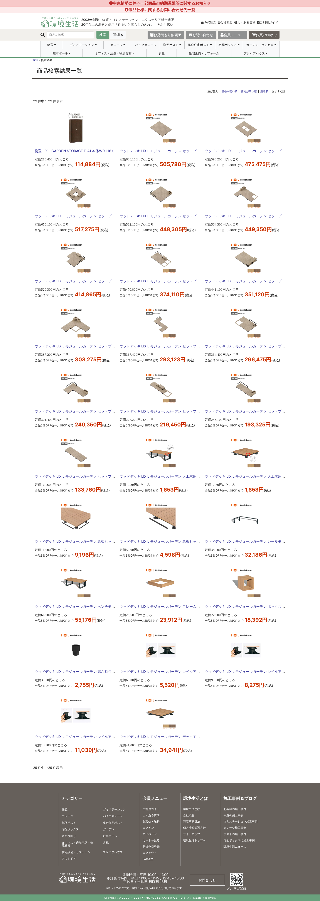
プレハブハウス (254, 53)
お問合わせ (207, 880)
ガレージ (116, 45)
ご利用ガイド (269, 22)
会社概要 (226, 22)
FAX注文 (210, 22)
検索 (102, 35)
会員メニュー (234, 35)
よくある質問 (246, 22)
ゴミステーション (82, 45)
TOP (35, 60)
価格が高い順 (249, 91)
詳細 (116, 35)
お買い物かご (266, 35)
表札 (161, 53)
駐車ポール (60, 53)
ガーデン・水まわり (260, 45)
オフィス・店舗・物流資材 (113, 53)
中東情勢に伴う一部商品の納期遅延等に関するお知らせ (162, 3)
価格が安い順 (229, 91)
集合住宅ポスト (198, 45)
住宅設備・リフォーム (204, 53)
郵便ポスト (171, 45)
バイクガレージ (146, 45)
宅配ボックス (228, 45)
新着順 (264, 91)
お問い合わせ (202, 35)
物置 (50, 45)
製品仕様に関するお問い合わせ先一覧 (162, 9)
